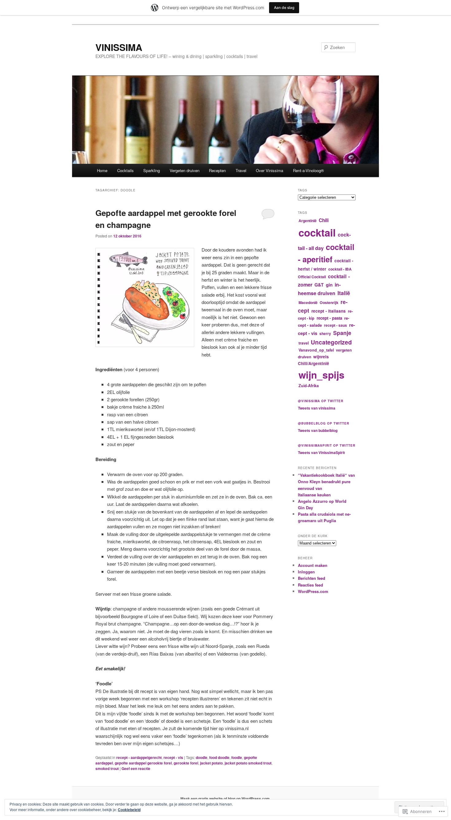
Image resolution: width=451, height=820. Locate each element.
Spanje (342, 333)
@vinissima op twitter (320, 401)
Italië (343, 293)
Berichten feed (311, 578)
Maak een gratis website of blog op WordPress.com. (225, 798)
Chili (324, 220)
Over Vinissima (269, 170)
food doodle (219, 757)
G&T (319, 285)
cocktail (317, 232)
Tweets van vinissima (316, 408)
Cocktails (125, 170)
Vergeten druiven (184, 170)
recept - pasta (329, 318)
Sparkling (151, 170)
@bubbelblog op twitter (323, 423)
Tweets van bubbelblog (317, 430)
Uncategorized (331, 342)
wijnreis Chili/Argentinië (313, 360)
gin (329, 284)
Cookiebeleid (129, 809)
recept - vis (173, 757)
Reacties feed (310, 585)
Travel (241, 170)
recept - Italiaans (328, 311)
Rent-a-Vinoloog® (308, 170)
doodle (201, 757)
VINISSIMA (118, 47)
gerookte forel (186, 763)
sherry (325, 333)
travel (304, 343)
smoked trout (107, 768)
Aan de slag (284, 7)
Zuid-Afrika (309, 385)
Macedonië (308, 302)
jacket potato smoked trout (248, 763)
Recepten (217, 170)
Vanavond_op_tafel (316, 350)
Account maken (312, 565)
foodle (236, 757)
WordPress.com (313, 591)
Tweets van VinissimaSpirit (321, 452)
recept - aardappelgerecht (139, 757)
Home (102, 170)
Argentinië (308, 220)
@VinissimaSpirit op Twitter (326, 445)
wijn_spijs (322, 375)
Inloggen (306, 572)
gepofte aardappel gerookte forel (143, 763)
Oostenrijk (329, 302)
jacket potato (211, 763)
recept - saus (335, 325)
